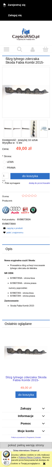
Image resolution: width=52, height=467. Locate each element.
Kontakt (38, 437)
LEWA (10, 162)
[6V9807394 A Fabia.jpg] (17, 128)
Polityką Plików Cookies (29, 457)
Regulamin (30, 437)
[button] (6, 49)
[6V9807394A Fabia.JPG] (8, 128)
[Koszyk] (45, 49)
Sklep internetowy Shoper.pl (26, 450)
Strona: (7, 156)
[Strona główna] (26, 33)
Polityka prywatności (18, 437)
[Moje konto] (32, 49)
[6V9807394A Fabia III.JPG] (44, 129)
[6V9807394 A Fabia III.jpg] (34, 128)
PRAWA (11, 167)
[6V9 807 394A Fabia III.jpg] (26, 128)
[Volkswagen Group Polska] (19, 210)
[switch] (6, 462)
